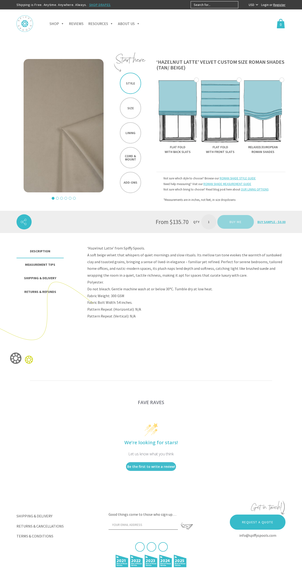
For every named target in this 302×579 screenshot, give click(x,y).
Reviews (76, 23)
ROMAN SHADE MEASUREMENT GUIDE (227, 184)
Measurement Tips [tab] (40, 264)
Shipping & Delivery (34, 516)
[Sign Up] (186, 526)
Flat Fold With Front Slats (220, 149)
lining (130, 133)
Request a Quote (257, 522)
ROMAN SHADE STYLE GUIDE (238, 178)
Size (130, 108)
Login (265, 5)
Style (130, 83)
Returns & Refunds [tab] (40, 292)
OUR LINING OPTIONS (254, 189)
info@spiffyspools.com (257, 535)
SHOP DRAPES (100, 5)
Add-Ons (130, 182)
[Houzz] (163, 547)
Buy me (236, 222)
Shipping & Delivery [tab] (40, 278)
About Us (126, 23)
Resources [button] (98, 23)
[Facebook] (140, 547)
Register (279, 5)
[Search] (242, 4)
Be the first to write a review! (151, 466)
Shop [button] (54, 23)
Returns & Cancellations (40, 526)
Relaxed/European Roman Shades (263, 149)
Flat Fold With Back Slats (178, 149)
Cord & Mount (130, 157)
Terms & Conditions (35, 536)
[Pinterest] (151, 547)
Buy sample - (271, 222)
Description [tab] (40, 251)
